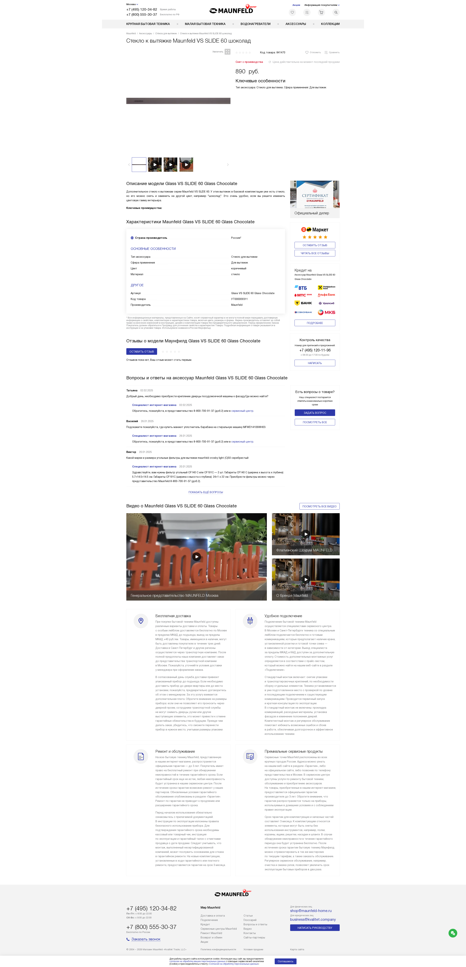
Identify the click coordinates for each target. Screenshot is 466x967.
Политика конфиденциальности (218, 949)
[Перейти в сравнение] (307, 12)
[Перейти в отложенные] (292, 12)
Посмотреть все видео (320, 506)
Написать (315, 363)
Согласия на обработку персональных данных (233, 964)
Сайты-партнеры (254, 937)
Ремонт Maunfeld (211, 933)
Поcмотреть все (315, 422)
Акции (296, 5)
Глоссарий (250, 920)
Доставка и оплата (213, 915)
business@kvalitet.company (313, 919)
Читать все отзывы (315, 253)
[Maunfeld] (233, 10)
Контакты (250, 933)
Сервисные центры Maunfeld (219, 928)
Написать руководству (315, 927)
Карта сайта (297, 949)
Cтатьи (248, 915)
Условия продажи (253, 949)
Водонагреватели (255, 23)
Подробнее (315, 323)
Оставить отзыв (315, 245)
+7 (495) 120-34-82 (141, 9)
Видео (248, 928)
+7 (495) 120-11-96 (315, 350)
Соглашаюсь (285, 961)
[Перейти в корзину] (321, 12)
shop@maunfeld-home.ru (311, 911)
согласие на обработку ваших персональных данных (197, 961)
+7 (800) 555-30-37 (141, 14)
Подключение (209, 920)
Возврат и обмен (211, 937)
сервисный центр (242, 410)
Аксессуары (296, 23)
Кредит (205, 924)
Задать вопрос (315, 412)
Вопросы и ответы (255, 924)
